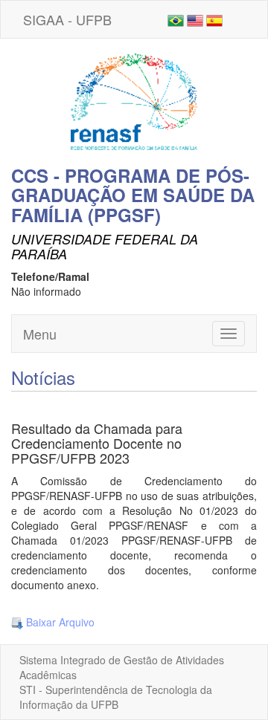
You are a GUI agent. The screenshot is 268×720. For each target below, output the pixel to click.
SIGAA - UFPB (67, 19)
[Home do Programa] (134, 100)
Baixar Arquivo (59, 621)
